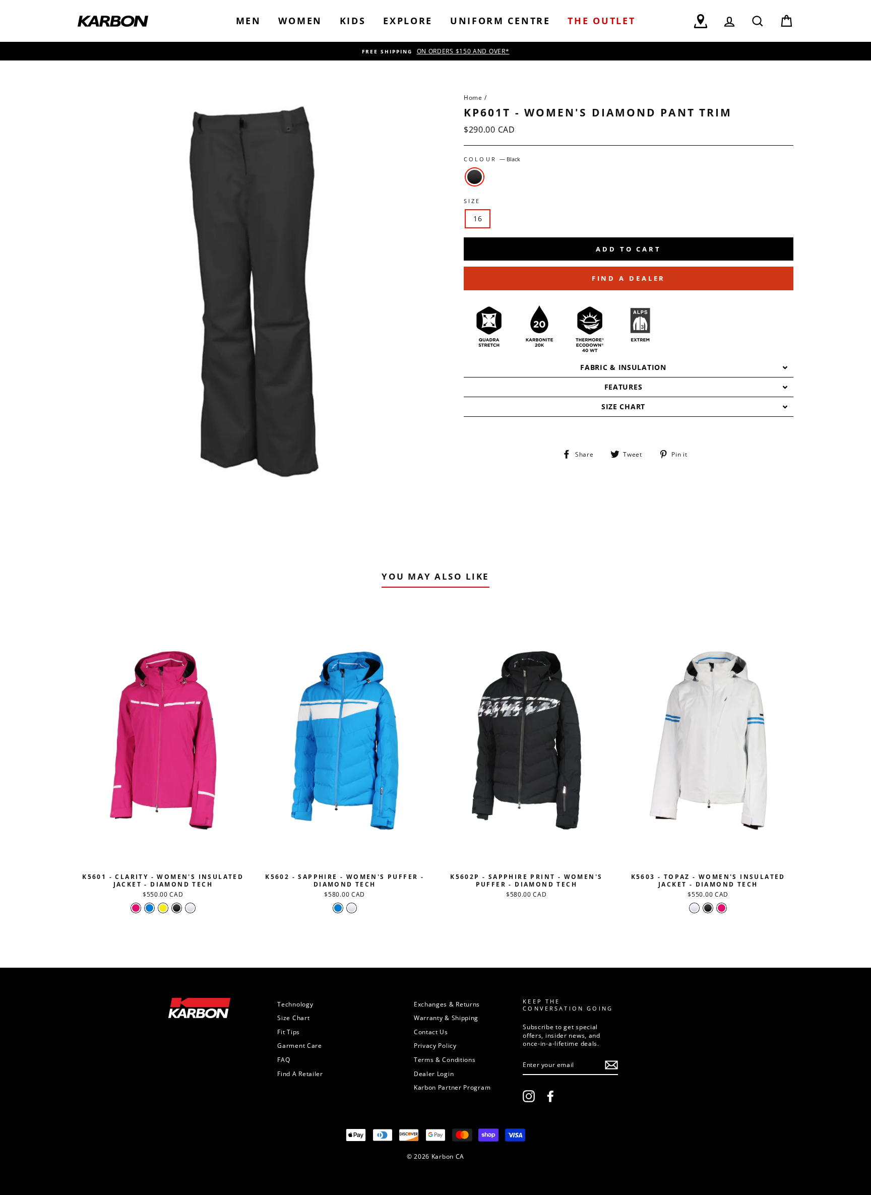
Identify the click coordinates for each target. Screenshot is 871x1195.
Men (248, 21)
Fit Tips (288, 1032)
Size (472, 201)
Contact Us (431, 1032)
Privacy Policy (435, 1045)
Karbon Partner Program (452, 1087)
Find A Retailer (300, 1074)
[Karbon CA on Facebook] (550, 1096)
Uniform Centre (500, 21)
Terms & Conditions (445, 1059)
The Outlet (601, 21)
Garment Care (299, 1045)
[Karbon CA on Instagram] (529, 1096)
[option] (435, 51)
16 (477, 218)
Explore (407, 21)
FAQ (283, 1059)
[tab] (628, 368)
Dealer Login (434, 1074)
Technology (295, 1004)
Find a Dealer (629, 278)
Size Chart (293, 1018)
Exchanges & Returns (447, 1004)
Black (474, 176)
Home (473, 97)
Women (300, 21)
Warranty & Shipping (446, 1018)
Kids (353, 21)
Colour (492, 159)
